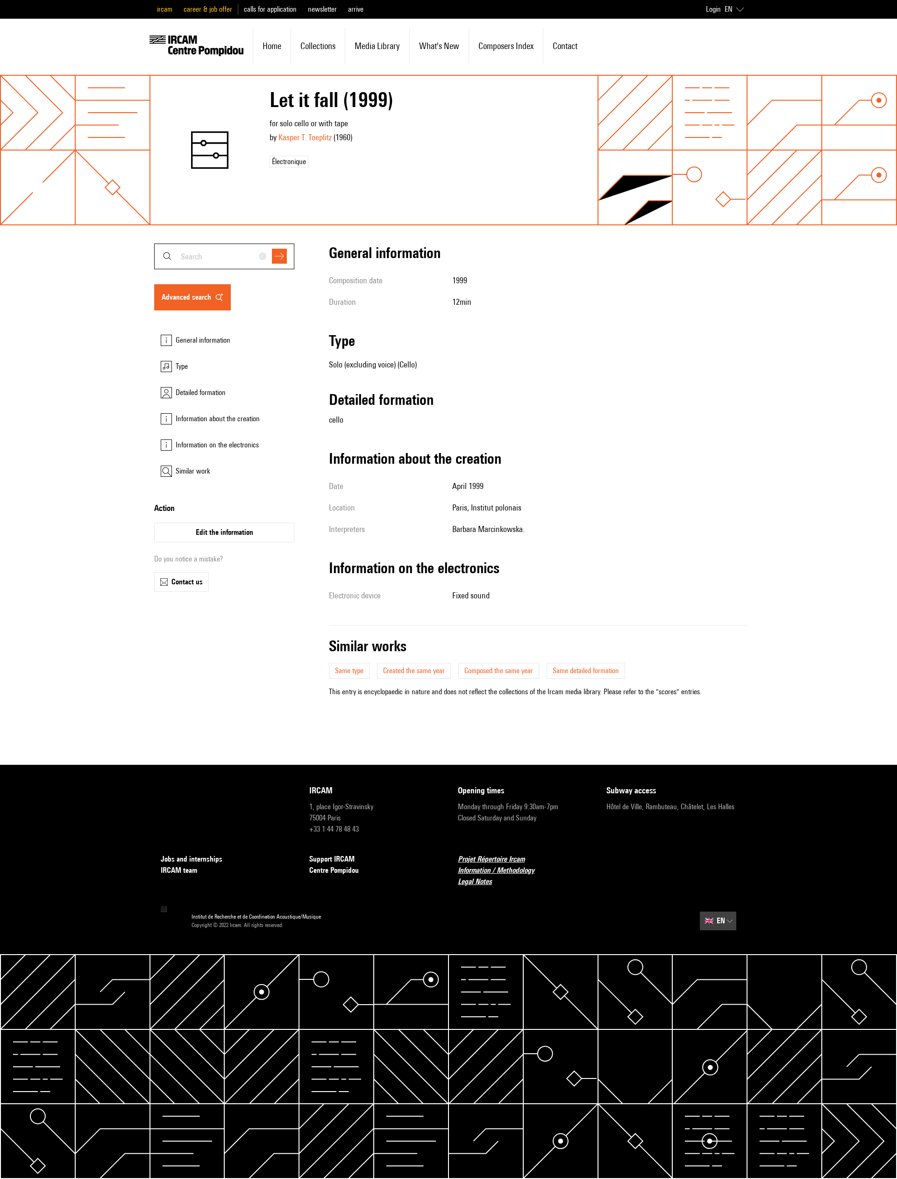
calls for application (270, 9)
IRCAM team (179, 870)
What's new (439, 46)
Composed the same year (498, 670)
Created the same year (414, 670)
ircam (164, 9)
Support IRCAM (332, 859)
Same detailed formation (586, 670)
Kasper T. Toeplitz (305, 137)
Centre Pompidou (334, 870)
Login (713, 9)
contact (565, 46)
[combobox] (224, 256)
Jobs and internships (191, 859)
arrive (355, 9)
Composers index (506, 46)
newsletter (322, 9)
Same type (349, 670)
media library (377, 46)
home (272, 46)
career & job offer (208, 9)
